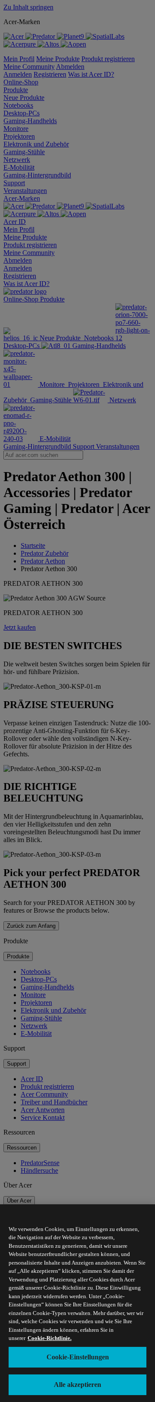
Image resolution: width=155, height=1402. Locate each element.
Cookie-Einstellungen (77, 1357)
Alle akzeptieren (77, 1384)
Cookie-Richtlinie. (49, 1338)
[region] (77, 1303)
